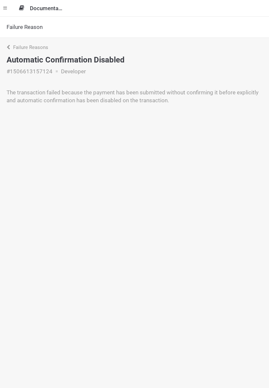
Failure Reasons (30, 47)
